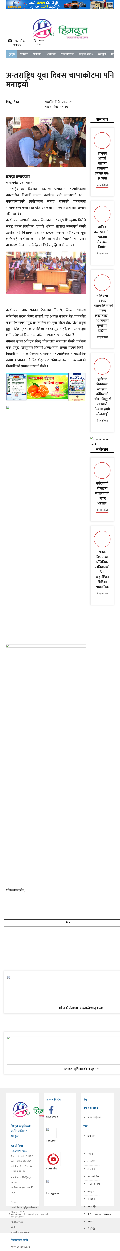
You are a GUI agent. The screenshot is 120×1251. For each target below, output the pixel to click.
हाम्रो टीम (91, 1136)
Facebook (52, 1116)
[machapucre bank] (102, 442)
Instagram (52, 1193)
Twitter (51, 1140)
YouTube (51, 1168)
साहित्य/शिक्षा (67, 54)
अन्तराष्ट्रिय (92, 1206)
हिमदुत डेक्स (12, 102)
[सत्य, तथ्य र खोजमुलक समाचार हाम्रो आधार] (60, 29)
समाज (90, 1221)
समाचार (24, 54)
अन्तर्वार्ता (51, 54)
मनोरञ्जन (91, 1199)
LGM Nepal (107, 1214)
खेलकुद (102, 54)
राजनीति (37, 54)
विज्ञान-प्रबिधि (86, 54)
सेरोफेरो (91, 1229)
